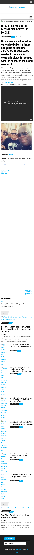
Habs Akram (21, 158)
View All (4, 313)
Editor (19, 36)
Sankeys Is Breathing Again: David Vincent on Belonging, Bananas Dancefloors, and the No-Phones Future (21, 369)
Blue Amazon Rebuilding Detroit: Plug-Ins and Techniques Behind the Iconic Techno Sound (20, 476)
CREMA (12, 158)
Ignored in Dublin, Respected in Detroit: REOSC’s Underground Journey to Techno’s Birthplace (21, 399)
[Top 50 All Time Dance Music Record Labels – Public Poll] (17, 508)
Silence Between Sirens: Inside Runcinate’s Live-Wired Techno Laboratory (18, 455)
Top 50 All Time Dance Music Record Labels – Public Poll (16, 516)
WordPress (18, 549)
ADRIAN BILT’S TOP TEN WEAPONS (5, 172)
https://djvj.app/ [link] (9, 82)
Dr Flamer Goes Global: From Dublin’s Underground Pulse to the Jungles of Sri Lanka (16, 329)
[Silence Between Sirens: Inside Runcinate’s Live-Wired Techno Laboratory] (4, 462)
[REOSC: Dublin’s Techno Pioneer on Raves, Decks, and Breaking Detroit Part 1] (4, 354)
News (11, 154)
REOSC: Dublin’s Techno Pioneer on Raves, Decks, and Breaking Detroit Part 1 (21, 346)
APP (8, 158)
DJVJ (16, 158)
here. (29, 84)
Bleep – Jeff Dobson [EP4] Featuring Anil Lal (28, 292)
